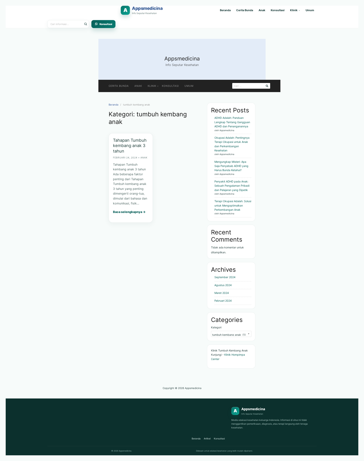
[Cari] (85, 24)
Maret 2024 (221, 292)
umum (189, 85)
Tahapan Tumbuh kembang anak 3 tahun (130, 145)
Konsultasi (278, 10)
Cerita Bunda (244, 10)
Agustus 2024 (223, 285)
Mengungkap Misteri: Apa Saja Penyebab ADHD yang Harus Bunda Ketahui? (231, 166)
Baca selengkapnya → (129, 212)
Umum (310, 10)
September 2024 (224, 277)
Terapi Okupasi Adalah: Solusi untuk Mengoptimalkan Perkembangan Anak (232, 205)
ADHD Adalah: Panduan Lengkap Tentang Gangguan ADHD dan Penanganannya (232, 122)
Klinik (295, 10)
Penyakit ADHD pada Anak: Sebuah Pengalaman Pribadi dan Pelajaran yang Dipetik (231, 186)
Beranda (225, 10)
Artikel (207, 438)
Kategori (216, 327)
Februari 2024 (223, 300)
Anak (262, 10)
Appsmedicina (182, 58)
